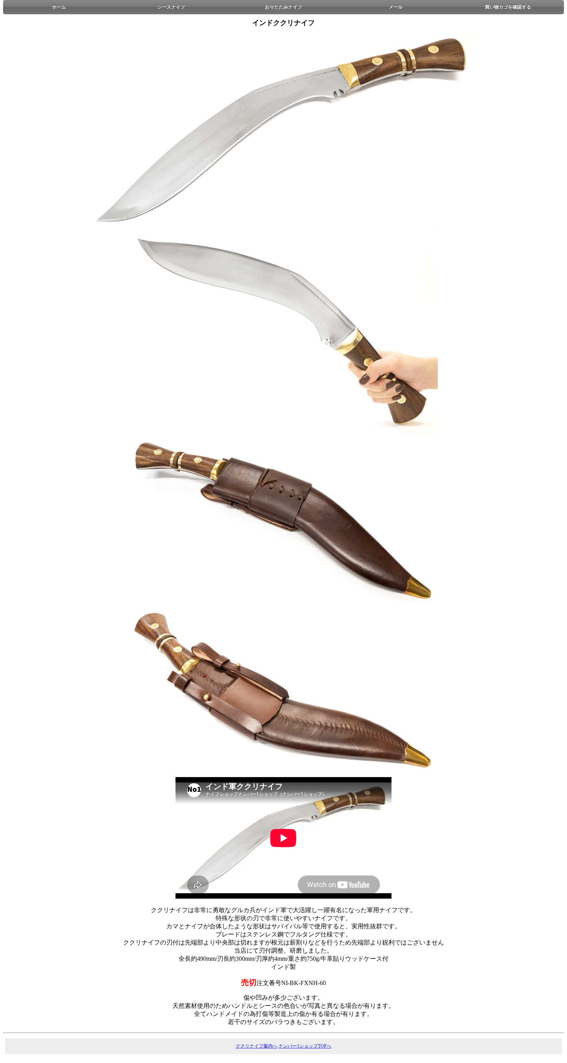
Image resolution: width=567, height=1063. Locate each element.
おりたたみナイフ (283, 7)
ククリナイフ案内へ (256, 1046)
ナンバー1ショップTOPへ (304, 1046)
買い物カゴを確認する (508, 7)
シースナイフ (171, 7)
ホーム (59, 7)
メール (396, 7)
